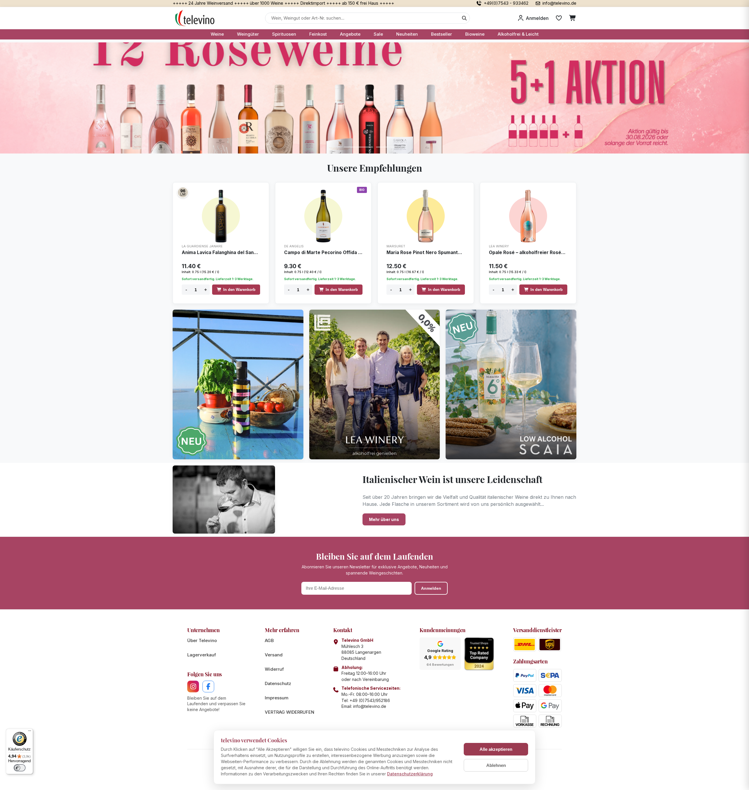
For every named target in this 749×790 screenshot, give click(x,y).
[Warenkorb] (572, 18)
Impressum (276, 698)
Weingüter (248, 34)
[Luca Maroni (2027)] (183, 192)
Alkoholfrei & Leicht (518, 34)
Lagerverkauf (201, 655)
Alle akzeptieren (496, 749)
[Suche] (464, 18)
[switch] (19, 767)
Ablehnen (496, 765)
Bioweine (475, 34)
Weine (217, 34)
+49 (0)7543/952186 (370, 700)
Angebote (350, 34)
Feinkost (318, 34)
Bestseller (441, 34)
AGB (269, 640)
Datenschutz (278, 683)
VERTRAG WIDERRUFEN (289, 712)
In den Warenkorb (239, 289)
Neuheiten (407, 34)
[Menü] (29, 732)
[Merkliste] (559, 18)
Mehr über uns (384, 519)
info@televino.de (369, 706)
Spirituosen (284, 34)
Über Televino (202, 640)
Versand (274, 655)
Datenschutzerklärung (410, 773)
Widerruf (274, 669)
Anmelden (431, 588)
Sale (378, 34)
